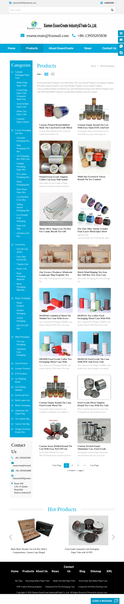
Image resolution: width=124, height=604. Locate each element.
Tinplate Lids (22, 264)
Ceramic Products (22, 368)
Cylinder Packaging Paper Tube (22, 75)
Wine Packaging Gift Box (23, 148)
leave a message (102, 600)
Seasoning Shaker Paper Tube (37, 581)
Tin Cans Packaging (21, 343)
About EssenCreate (61, 48)
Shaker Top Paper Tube (21, 113)
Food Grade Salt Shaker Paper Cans (93, 581)
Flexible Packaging (21, 312)
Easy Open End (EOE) (21, 258)
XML (109, 571)
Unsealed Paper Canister (23, 120)
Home (11, 48)
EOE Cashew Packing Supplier (29, 587)
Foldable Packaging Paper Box (21, 166)
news (87, 48)
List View (52, 74)
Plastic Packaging (22, 298)
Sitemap (95, 571)
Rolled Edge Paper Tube (22, 84)
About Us (42, 571)
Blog (82, 571)
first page (57, 465)
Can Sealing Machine (20, 388)
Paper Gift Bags (21, 227)
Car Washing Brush (20, 380)
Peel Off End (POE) (22, 250)
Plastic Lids (22, 269)
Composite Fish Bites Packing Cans (92, 587)
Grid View (46, 74)
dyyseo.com (102, 592)
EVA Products (21, 374)
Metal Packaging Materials (21, 287)
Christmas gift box (23, 234)
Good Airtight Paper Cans (23, 105)
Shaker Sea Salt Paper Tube (64, 581)
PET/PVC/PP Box (22, 327)
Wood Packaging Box (23, 183)
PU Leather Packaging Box (23, 175)
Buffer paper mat (22, 400)
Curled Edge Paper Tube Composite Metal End (22, 94)
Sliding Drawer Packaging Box (23, 207)
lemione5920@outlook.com (24, 3)
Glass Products (21, 363)
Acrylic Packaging (21, 319)
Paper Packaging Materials (21, 276)
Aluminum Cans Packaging (21, 352)
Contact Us (109, 48)
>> (84, 465)
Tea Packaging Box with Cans (23, 157)
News (55, 571)
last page (94, 465)
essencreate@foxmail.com (48, 35)
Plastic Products (20, 304)
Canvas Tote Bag (22, 424)
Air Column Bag (22, 419)
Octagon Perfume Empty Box (22, 430)
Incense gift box (22, 395)
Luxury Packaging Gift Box (23, 131)
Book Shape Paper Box (22, 190)
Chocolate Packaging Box (23, 139)
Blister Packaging (22, 405)
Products (32, 48)
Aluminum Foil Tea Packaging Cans (60, 587)
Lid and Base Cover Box (22, 198)
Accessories (20, 244)
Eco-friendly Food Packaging (22, 218)
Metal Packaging (22, 337)
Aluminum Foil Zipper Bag (21, 412)
